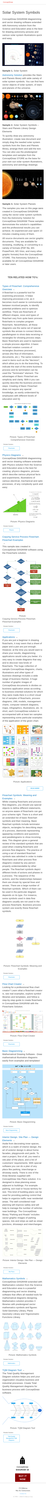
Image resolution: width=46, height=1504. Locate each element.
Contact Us (23, 1493)
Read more (35, 788)
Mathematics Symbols (13, 1278)
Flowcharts (11, 448)
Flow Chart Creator (12, 984)
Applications (8, 637)
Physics (11, 530)
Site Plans (11, 1271)
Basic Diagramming (12, 1051)
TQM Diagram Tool (12, 1370)
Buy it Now (23, 1477)
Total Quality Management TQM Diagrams (11, 1438)
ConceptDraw (8, 2)
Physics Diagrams (11, 455)
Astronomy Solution (12, 75)
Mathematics (11, 1363)
